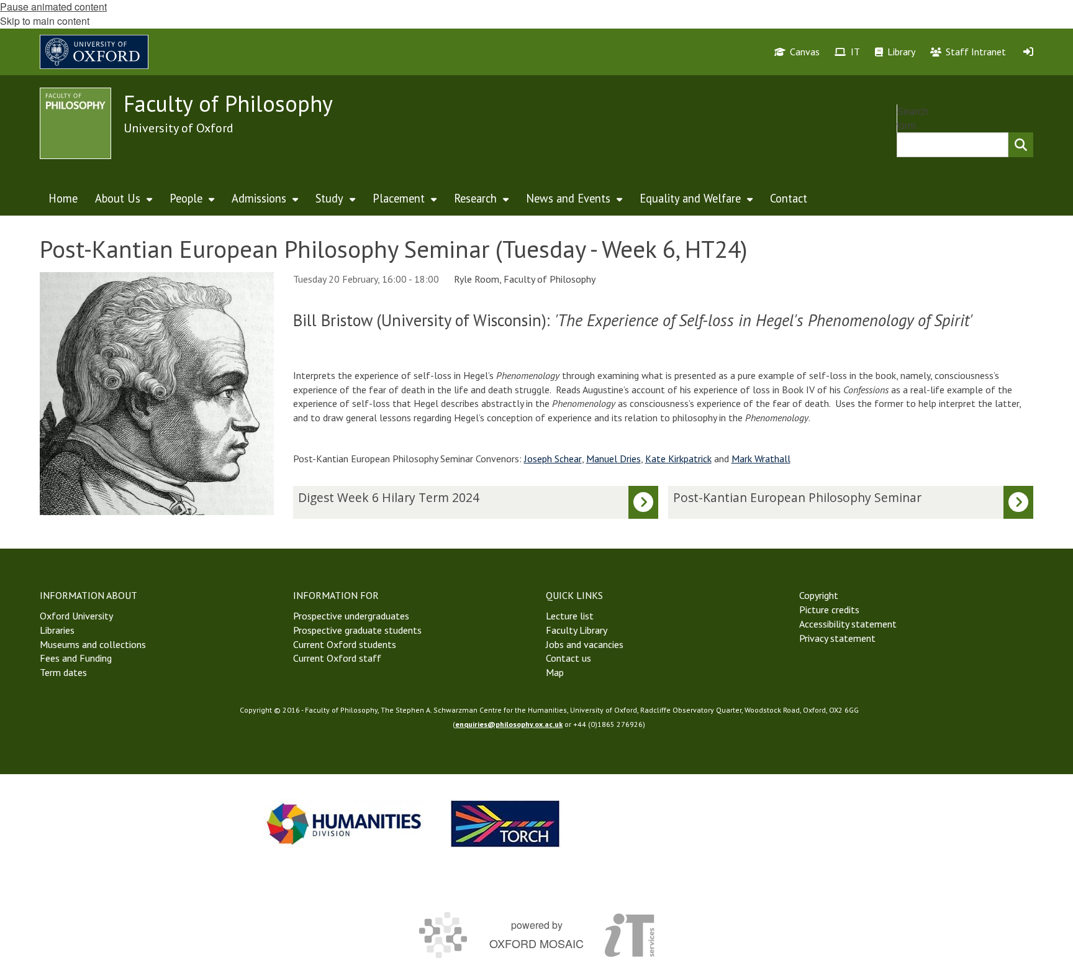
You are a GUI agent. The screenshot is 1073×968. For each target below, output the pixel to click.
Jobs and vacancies (584, 644)
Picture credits (829, 609)
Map (555, 672)
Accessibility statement (848, 624)
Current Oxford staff (337, 658)
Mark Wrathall (760, 458)
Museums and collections (93, 644)
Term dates (63, 672)
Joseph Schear (553, 458)
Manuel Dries (613, 458)
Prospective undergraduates (351, 616)
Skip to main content (44, 21)
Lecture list (570, 616)
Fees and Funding (76, 658)
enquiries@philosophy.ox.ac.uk (509, 724)
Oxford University (76, 616)
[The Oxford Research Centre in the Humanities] (505, 823)
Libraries (57, 630)
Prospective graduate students (357, 630)
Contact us (568, 658)
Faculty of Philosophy (228, 103)
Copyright (818, 595)
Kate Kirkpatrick (678, 458)
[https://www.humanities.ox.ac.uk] (344, 823)
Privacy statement (837, 638)
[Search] (1020, 144)
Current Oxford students (344, 644)
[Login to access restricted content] (1028, 52)
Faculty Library (576, 630)
